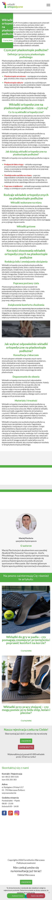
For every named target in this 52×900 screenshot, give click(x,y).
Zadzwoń (26, 741)
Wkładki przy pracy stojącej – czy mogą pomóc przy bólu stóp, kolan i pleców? (26, 709)
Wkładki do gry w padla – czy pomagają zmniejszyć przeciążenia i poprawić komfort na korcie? (26, 639)
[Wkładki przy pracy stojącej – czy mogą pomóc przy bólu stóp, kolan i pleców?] (26, 702)
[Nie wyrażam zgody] (49, 892)
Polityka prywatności (26, 863)
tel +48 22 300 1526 (10, 776)
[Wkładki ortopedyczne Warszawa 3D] (12, 5)
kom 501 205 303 (9, 779)
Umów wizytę (26, 747)
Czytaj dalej (8, 40)
